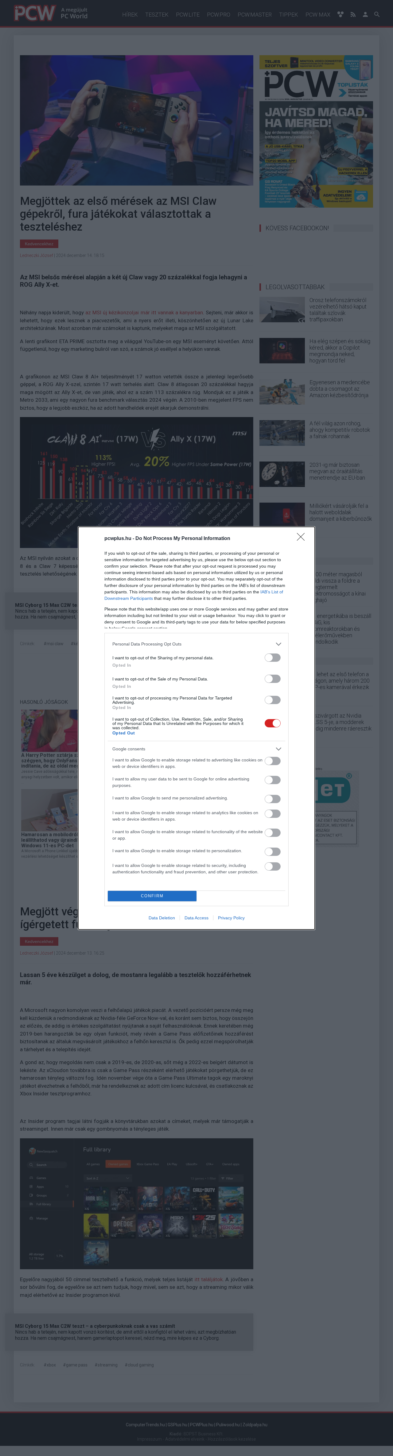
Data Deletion (162, 917)
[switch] (273, 657)
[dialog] (196, 728)
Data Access (196, 917)
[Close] (303, 539)
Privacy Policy (231, 917)
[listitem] (196, 644)
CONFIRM (152, 896)
